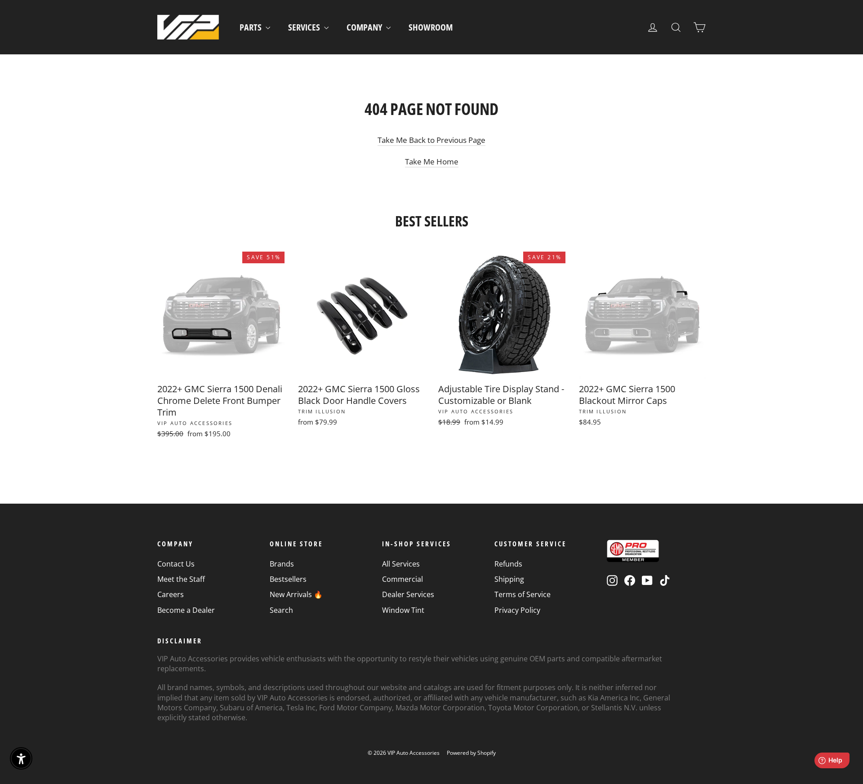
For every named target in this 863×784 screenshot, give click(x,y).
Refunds (508, 564)
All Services (401, 564)
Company (365, 27)
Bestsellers (288, 579)
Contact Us (176, 564)
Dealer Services (408, 594)
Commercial (402, 579)
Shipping (509, 579)
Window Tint (403, 610)
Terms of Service (522, 594)
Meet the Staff (181, 579)
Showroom (431, 27)
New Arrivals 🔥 (296, 594)
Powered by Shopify (471, 753)
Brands (282, 564)
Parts (251, 27)
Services (305, 27)
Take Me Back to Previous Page (431, 140)
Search (281, 610)
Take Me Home (431, 161)
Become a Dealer (186, 610)
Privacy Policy (517, 610)
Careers (170, 594)
